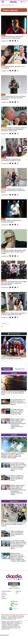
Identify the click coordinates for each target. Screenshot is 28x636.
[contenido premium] (14, 584)
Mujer (3, 596)
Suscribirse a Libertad (1, 326)
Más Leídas (7, 369)
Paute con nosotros (14, 588)
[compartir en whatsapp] (18, 41)
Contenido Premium (15, 333)
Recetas (4, 598)
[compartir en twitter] (13, 41)
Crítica (3, 593)
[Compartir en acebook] (10, 41)
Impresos (18, 591)
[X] (16, 579)
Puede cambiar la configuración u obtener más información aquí (11, 628)
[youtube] (18, 579)
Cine (17, 593)
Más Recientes (20, 369)
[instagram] (20, 579)
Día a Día (4, 594)
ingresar (24, 1)
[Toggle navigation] (2, 1)
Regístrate (14, 586)
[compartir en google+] (15, 41)
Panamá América (6, 591)
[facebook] (14, 579)
